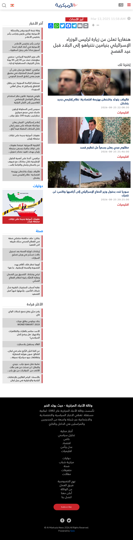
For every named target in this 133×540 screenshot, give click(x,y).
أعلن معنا (66, 493)
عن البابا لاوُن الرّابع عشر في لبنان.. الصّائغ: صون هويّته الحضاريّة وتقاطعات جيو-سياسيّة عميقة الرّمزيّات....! (23, 354)
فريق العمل (66, 485)
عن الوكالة (66, 489)
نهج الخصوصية (66, 481)
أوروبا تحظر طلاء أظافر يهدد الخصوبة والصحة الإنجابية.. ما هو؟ (24, 266)
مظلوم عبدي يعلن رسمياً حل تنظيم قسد (104, 147)
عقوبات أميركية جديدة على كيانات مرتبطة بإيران (24, 137)
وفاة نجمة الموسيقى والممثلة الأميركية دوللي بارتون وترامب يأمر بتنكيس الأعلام (23, 34)
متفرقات (66, 470)
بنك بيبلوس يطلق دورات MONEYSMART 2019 (28, 323)
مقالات (66, 474)
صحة (39, 230)
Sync (72, 530)
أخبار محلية (66, 431)
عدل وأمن (67, 447)
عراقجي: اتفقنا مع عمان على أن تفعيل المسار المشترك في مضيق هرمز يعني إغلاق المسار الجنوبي (23, 73)
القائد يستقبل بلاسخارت (28, 344)
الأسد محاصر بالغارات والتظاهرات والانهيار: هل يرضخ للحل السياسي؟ (24, 334)
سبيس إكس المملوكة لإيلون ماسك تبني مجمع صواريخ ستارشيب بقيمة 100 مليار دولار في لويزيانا (25, 112)
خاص (67, 439)
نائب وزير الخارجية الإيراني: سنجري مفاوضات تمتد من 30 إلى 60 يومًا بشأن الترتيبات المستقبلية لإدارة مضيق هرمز (23, 60)
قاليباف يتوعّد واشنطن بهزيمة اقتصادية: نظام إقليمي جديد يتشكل (93, 101)
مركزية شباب (66, 462)
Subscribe (66, 507)
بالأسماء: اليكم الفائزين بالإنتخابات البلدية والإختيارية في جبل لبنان (24, 378)
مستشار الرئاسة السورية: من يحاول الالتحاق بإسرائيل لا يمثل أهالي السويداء (23, 86)
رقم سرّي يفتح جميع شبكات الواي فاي (24, 313)
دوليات (38, 185)
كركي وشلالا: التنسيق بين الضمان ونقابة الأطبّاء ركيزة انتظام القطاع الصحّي (23, 277)
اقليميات (123, 112)
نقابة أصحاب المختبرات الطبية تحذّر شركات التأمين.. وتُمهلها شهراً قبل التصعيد (23, 290)
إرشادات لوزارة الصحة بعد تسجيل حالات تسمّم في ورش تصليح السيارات (24, 254)
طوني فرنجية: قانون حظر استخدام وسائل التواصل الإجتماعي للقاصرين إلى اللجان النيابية (23, 99)
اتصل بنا (66, 497)
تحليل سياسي (66, 435)
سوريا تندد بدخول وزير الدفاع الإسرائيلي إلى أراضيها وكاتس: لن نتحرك (91, 193)
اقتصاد (66, 443)
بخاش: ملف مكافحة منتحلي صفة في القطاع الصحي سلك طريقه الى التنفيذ (24, 241)
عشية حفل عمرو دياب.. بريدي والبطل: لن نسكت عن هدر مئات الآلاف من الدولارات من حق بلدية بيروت (24, 367)
